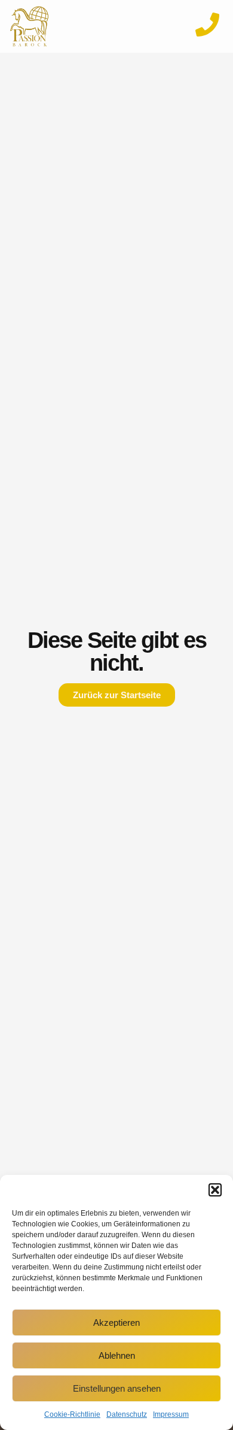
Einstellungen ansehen (117, 1388)
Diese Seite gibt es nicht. (116, 651)
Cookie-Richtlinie (72, 1414)
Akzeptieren (116, 1322)
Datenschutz (126, 1414)
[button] (215, 1190)
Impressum (171, 1414)
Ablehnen (117, 1355)
